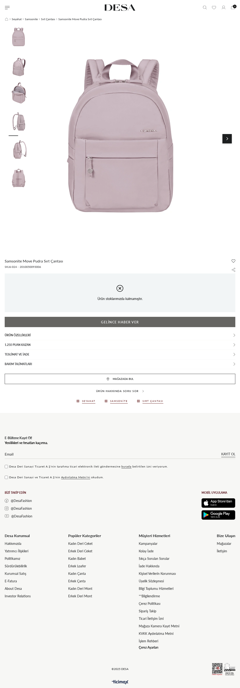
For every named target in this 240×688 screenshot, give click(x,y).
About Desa (13, 589)
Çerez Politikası (149, 604)
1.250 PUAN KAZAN (17, 345)
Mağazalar (224, 544)
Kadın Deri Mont (80, 589)
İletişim (222, 551)
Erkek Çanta (77, 581)
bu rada (126, 466)
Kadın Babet (77, 559)
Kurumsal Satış (15, 574)
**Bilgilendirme (149, 596)
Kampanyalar (148, 544)
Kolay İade (146, 551)
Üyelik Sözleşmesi (151, 581)
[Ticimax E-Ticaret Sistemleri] (120, 682)
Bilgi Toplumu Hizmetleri (156, 589)
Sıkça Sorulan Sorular (154, 559)
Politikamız (12, 559)
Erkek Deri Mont (80, 596)
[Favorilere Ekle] (233, 261)
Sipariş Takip (147, 611)
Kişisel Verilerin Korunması (157, 574)
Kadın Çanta (77, 574)
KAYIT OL (228, 454)
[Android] (218, 515)
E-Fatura (11, 581)
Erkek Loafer (77, 566)
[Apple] (218, 503)
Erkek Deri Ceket (80, 551)
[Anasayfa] (6, 19)
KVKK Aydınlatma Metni (156, 634)
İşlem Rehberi (148, 641)
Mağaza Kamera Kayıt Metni (159, 626)
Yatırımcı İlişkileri (16, 551)
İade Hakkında (149, 566)
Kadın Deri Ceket (80, 544)
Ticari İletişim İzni (151, 619)
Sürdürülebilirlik (16, 566)
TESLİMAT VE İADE (17, 354)
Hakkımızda (13, 544)
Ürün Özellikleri (18, 335)
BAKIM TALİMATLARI (18, 364)
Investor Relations (18, 596)
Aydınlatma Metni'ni (75, 477)
